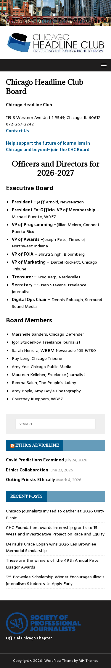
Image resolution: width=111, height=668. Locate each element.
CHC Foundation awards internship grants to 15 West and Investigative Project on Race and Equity (55, 530)
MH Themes (88, 661)
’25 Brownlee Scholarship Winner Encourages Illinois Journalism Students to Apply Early (55, 580)
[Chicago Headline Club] (55, 22)
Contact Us (17, 131)
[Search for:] (55, 424)
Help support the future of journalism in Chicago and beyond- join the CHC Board (48, 146)
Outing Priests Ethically (30, 479)
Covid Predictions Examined (35, 460)
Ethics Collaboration (27, 470)
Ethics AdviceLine (37, 445)
